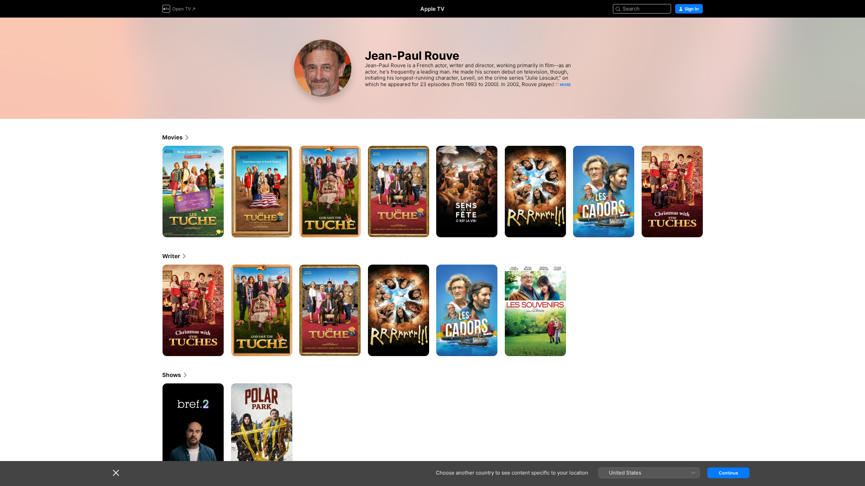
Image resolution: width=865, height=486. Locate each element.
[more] (216, 229)
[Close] (116, 473)
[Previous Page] (155, 191)
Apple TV (432, 8)
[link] (176, 137)
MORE (565, 84)
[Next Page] (709, 191)
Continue (728, 473)
